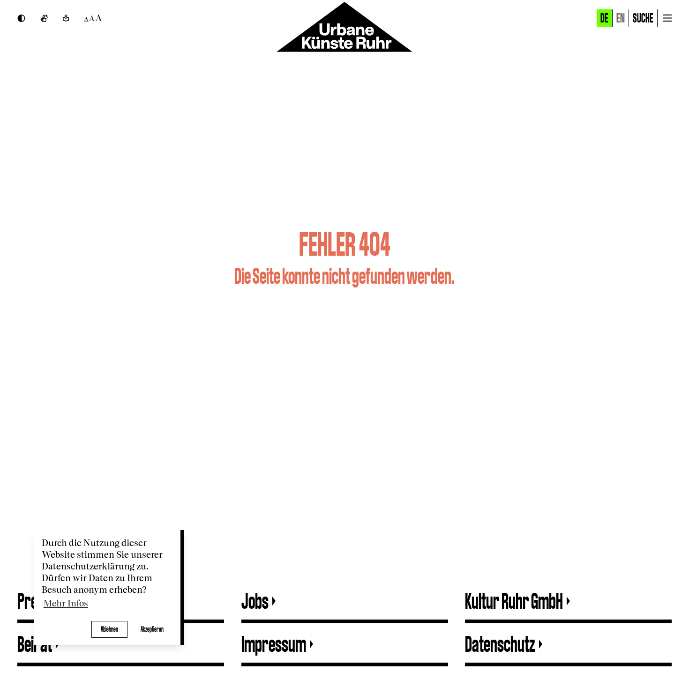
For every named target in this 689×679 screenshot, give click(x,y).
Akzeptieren (152, 629)
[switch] (21, 18)
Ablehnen (109, 629)
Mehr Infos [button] (66, 604)
